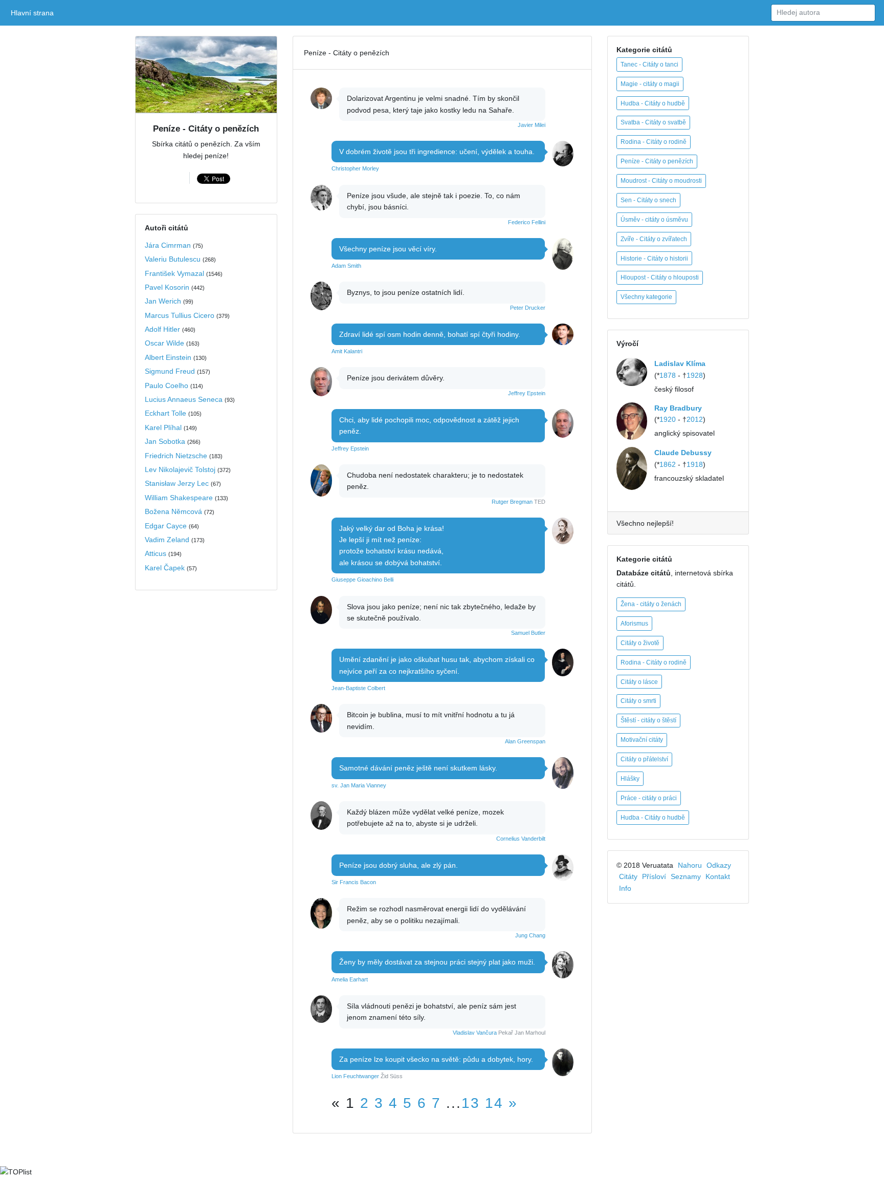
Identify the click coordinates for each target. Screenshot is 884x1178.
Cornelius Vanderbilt (520, 839)
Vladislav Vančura (475, 1033)
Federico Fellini (526, 222)
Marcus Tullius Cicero (179, 315)
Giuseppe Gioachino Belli (362, 579)
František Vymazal (174, 273)
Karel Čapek (165, 568)
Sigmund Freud (170, 371)
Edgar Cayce (166, 526)
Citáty (628, 876)
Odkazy (718, 865)
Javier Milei (531, 125)
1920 (667, 419)
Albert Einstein (168, 357)
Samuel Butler (528, 633)
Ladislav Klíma (679, 363)
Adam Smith (346, 266)
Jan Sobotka (165, 441)
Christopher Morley (355, 168)
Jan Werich (163, 301)
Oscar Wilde (164, 343)
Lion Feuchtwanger (355, 1076)
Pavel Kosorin (167, 287)
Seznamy (686, 876)
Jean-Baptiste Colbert (358, 688)
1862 (667, 464)
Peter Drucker (527, 308)
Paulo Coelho (166, 385)
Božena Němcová (173, 511)
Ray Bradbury (678, 408)
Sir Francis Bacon (354, 882)
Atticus (155, 553)
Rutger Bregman (512, 502)
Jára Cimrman (168, 245)
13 (470, 1103)
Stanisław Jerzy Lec (177, 483)
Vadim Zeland (167, 540)
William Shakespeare (179, 498)
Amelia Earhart (350, 979)
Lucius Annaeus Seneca (184, 399)
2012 (695, 419)
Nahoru (690, 865)
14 (494, 1103)
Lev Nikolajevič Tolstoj (180, 469)
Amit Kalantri (347, 351)
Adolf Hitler (162, 329)
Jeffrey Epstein (526, 393)
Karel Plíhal (163, 427)
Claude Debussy (683, 452)
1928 (695, 375)
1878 (667, 375)
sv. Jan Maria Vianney (359, 785)
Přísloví (654, 876)
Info (625, 888)
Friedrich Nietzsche (176, 456)
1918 (695, 464)
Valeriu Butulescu (173, 259)
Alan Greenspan (525, 741)
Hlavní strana (34, 13)
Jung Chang (530, 935)
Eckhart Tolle (165, 413)
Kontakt (717, 876)
